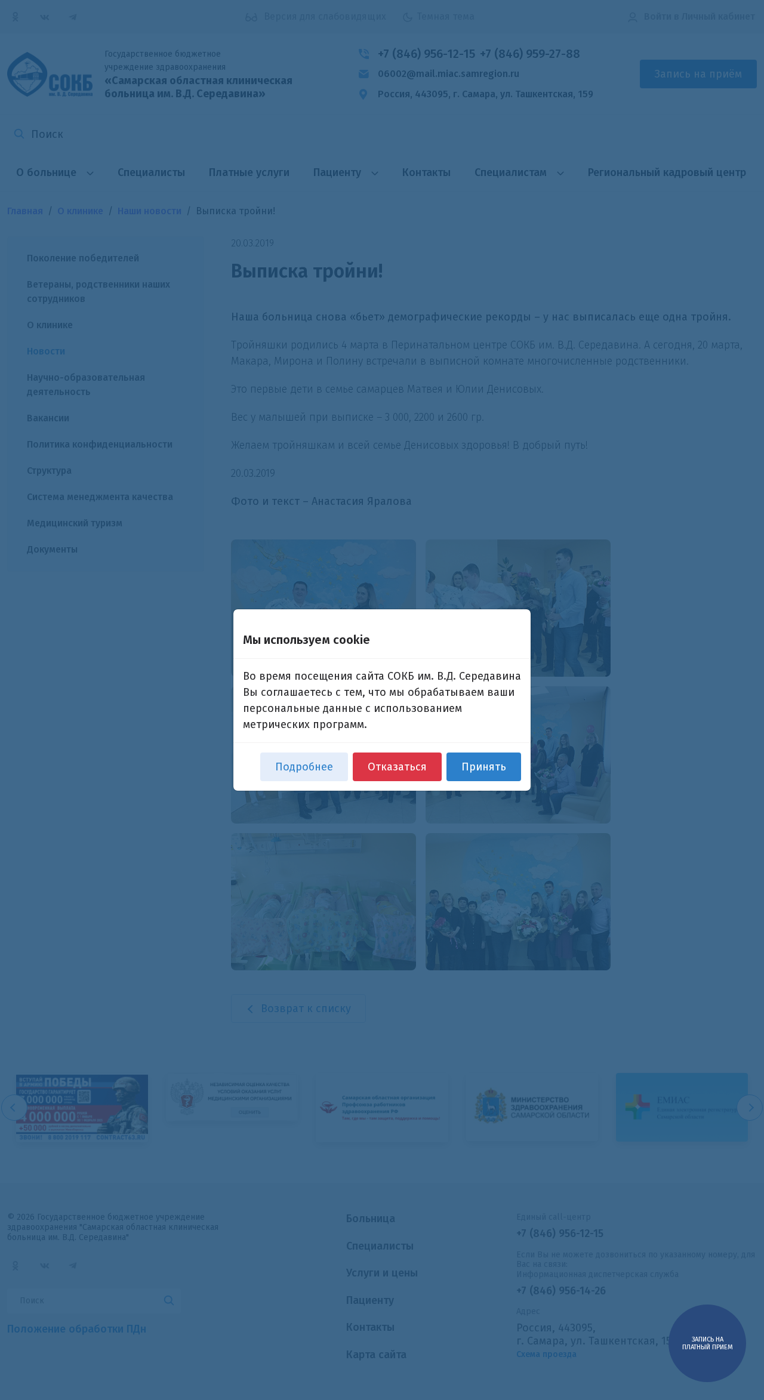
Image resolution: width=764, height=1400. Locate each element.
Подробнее (304, 766)
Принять (483, 766)
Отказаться (397, 766)
